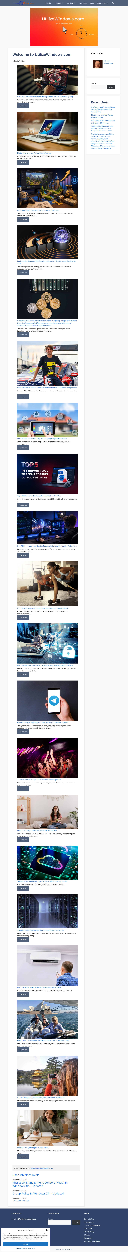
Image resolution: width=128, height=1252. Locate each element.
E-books (48, 3)
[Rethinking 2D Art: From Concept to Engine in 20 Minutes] (47, 188)
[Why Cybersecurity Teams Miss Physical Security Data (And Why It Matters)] (47, 643)
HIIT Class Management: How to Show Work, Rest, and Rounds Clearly (43, 608)
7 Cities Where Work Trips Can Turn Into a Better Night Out (39, 780)
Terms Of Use (89, 1219)
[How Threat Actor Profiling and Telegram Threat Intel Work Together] (47, 701)
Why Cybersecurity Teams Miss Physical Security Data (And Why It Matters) (45, 665)
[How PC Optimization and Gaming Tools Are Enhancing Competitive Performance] (47, 528)
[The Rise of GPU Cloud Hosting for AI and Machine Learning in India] (47, 863)
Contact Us (88, 1238)
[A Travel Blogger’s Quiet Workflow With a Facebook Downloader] (47, 1076)
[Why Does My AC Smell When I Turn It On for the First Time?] (47, 965)
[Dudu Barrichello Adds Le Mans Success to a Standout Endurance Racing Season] (47, 364)
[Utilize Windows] (23, 3)
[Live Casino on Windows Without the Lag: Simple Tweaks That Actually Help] (47, 80)
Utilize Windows (67, 1249)
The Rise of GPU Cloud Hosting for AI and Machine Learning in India (42, 881)
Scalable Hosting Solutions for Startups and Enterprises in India (40, 930)
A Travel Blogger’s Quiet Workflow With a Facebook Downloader (41, 1097)
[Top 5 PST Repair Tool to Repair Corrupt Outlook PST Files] (47, 474)
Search (93, 84)
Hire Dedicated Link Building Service (41, 1168)
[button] (47, 1230)
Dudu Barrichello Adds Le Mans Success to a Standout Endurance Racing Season (47, 388)
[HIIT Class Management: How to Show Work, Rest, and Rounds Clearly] (47, 584)
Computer (58, 3)
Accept (25, 1244)
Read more (23, 106)
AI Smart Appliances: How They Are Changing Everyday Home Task (42, 438)
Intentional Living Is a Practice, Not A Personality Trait (37, 830)
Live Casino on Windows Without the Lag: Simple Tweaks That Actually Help (45, 96)
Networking (83, 3)
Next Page (25, 1201)
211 (19, 1201)
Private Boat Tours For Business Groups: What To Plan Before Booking (43, 1040)
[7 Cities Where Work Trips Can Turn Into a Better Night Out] (47, 758)
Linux (92, 3)
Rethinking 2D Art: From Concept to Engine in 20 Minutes (38, 210)
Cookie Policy (89, 1222)
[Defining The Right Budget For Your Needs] (47, 1128)
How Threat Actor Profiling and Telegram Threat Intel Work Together (42, 722)
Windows (70, 3)
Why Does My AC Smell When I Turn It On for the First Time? (39, 987)
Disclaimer (88, 1228)
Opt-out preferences (21, 1248)
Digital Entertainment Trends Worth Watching (34, 153)
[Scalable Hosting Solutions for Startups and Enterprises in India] (47, 911)
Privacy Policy (31, 1248)
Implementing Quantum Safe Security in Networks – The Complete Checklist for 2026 (102, 128)
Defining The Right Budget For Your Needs (32, 1148)
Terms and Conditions (92, 1241)
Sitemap (87, 1235)
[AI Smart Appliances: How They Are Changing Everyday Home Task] (47, 420)
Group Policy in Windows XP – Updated (38, 1193)
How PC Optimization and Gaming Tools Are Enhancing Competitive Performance (47, 546)
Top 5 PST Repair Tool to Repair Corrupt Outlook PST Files (38, 496)
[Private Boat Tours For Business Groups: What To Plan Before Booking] (47, 1019)
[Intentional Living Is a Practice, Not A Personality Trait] (47, 812)
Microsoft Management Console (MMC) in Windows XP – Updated (40, 1184)
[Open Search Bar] (113, 3)
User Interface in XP (25, 1175)
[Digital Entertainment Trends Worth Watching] (47, 132)
